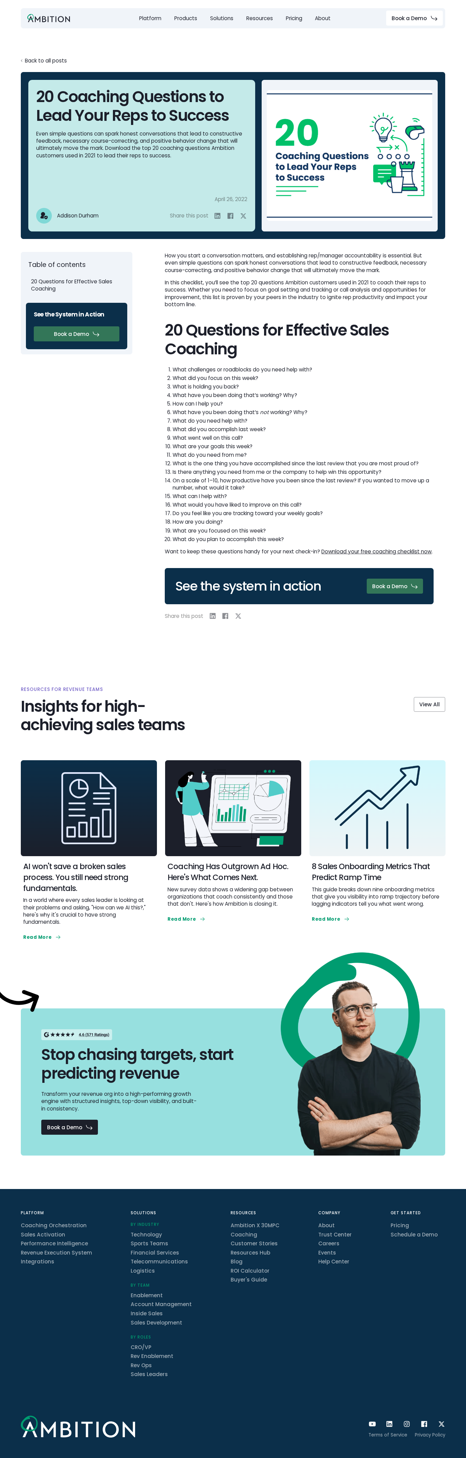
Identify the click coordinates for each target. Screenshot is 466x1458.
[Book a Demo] (414, 18)
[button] (150, 18)
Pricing (294, 18)
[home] (48, 18)
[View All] (429, 704)
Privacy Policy (430, 1435)
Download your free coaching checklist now (376, 551)
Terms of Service (387, 1435)
